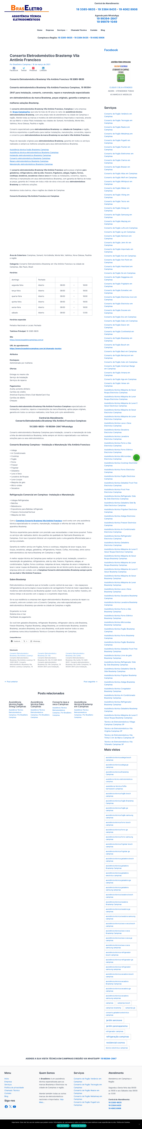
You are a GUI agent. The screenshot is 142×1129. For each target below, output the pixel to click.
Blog (6, 1096)
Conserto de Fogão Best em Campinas (120, 351)
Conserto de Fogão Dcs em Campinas (120, 317)
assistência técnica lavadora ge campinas (118, 910)
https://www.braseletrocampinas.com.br (26, 340)
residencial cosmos (115, 1042)
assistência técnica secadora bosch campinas (120, 975)
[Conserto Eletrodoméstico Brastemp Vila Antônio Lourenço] (24, 660)
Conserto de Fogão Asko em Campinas (120, 362)
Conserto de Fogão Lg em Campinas (119, 232)
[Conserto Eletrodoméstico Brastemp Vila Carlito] (80, 660)
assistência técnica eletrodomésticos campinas (119, 780)
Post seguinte (90, 681)
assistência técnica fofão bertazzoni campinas (116, 787)
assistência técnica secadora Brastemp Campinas (117, 982)
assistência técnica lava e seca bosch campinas (120, 925)
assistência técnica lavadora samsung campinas (120, 917)
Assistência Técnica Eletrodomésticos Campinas (16, 712)
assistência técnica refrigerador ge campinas (119, 961)
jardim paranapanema (117, 1026)
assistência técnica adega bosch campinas (118, 759)
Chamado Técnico (12, 1090)
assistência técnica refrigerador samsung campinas (118, 968)
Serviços (8, 1084)
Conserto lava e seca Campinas (60, 703)
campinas (109, 1003)
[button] (66, 30)
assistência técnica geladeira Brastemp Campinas (117, 867)
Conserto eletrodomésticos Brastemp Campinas (30, 158)
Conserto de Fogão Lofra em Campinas (121, 228)
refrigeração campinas (117, 1036)
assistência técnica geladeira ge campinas (118, 881)
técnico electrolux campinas (117, 1048)
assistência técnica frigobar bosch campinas (119, 845)
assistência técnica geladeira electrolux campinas (117, 874)
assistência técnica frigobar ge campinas (118, 852)
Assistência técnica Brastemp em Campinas (83, 704)
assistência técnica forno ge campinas (117, 831)
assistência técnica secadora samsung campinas (117, 997)
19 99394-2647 (108, 1058)
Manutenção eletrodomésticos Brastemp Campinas (31, 164)
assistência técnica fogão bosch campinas (118, 795)
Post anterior (11, 681)
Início (6, 1079)
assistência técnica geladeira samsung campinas (117, 888)
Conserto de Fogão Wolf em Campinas (120, 177)
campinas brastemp (113, 1008)
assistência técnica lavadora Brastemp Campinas (117, 903)
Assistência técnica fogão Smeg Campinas (17, 704)
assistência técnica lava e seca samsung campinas (118, 946)
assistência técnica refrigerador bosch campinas (118, 953)
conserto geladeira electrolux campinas (117, 1014)
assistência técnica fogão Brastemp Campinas (120, 802)
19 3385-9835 (65, 37)
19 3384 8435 (107, 9)
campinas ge (130, 1008)
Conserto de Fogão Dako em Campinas (121, 321)
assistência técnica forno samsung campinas (119, 838)
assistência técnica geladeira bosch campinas (120, 860)
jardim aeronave (114, 1020)
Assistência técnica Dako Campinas (37, 704)
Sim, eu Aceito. (63, 1126)
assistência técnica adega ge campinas (117, 766)
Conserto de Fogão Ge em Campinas (119, 273)
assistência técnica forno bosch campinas (118, 823)
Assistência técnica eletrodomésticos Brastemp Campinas (34, 152)
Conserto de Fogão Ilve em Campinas (120, 256)
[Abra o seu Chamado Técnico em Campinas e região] (120, 71)
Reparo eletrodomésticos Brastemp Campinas (29, 161)
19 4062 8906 (128, 9)
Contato (7, 1093)
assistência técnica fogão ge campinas (117, 809)
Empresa (8, 1082)
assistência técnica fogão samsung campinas (119, 816)
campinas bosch (123, 1003)
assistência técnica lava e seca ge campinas (119, 939)
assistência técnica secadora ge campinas (118, 990)
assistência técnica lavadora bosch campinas (119, 896)
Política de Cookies (79, 1126)
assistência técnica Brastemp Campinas (117, 773)
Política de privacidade (14, 1087)
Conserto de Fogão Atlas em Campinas (120, 173)
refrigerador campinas (114, 1031)
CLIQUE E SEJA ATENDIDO (120, 87)
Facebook (111, 50)
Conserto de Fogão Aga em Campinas (120, 379)
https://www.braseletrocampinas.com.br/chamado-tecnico (35, 348)
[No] (139, 1124)
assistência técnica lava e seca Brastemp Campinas (118, 932)
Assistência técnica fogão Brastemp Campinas (29, 149)
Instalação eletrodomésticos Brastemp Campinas (30, 155)
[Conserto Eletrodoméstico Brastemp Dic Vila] (52, 660)
